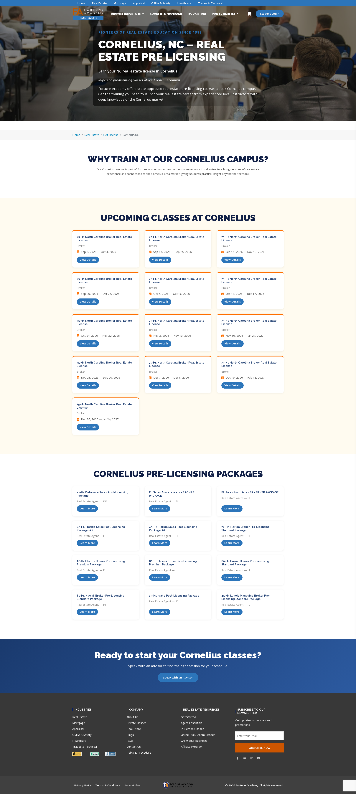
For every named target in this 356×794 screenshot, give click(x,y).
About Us (133, 717)
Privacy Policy (83, 785)
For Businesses (223, 13)
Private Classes (136, 723)
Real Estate (99, 3)
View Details (88, 259)
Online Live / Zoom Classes (198, 735)
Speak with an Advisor (178, 677)
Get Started (188, 717)
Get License (110, 135)
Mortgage (119, 3)
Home (81, 3)
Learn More (87, 508)
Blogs (130, 735)
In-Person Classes (192, 729)
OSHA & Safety (161, 3)
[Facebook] (237, 758)
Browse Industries (126, 13)
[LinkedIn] (244, 758)
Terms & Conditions (108, 785)
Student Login (269, 13)
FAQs (130, 740)
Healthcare (184, 3)
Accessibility (132, 785)
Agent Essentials (191, 723)
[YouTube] (258, 758)
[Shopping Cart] (249, 13)
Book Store (197, 13)
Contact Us (134, 746)
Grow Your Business (194, 740)
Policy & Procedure (139, 752)
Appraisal (139, 3)
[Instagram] (251, 758)
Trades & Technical (210, 3)
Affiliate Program (191, 746)
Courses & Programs (166, 13)
